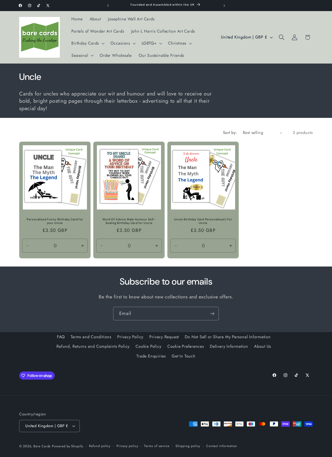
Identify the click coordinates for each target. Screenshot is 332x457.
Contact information (221, 446)
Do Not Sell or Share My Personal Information (228, 337)
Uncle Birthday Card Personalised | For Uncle (203, 221)
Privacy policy (127, 446)
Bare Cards (42, 446)
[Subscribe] (212, 314)
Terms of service (156, 446)
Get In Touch (183, 356)
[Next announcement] (224, 5)
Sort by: (230, 133)
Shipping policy (187, 446)
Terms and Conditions (91, 337)
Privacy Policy (130, 337)
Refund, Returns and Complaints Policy (93, 346)
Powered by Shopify (67, 446)
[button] (87, 43)
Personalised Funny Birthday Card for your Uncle (55, 221)
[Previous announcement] (108, 5)
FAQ (61, 337)
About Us (262, 346)
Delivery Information (229, 346)
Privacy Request (164, 337)
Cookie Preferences (185, 346)
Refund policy (99, 446)
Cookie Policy (148, 346)
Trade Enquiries (151, 356)
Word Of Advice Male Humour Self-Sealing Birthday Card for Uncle (128, 221)
